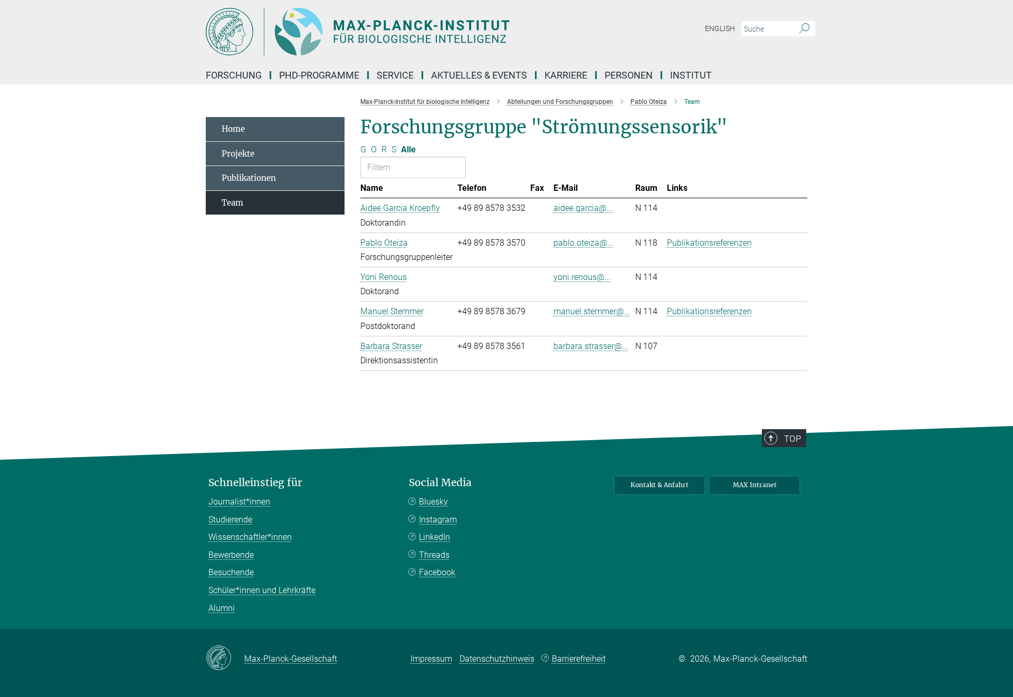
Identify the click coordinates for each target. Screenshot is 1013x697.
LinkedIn (434, 537)
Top (792, 438)
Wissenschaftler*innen (250, 537)
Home (233, 129)
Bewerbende (231, 555)
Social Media (440, 483)
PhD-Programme (319, 75)
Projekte (238, 154)
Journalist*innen (239, 502)
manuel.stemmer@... (591, 311)
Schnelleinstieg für (255, 483)
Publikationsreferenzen (709, 243)
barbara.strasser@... (590, 346)
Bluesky (433, 502)
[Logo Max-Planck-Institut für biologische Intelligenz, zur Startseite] (403, 31)
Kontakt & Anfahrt (659, 485)
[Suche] (804, 29)
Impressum (431, 659)
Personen (629, 75)
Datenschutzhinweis (497, 659)
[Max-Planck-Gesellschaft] (225, 658)
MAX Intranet (755, 485)
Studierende (230, 520)
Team (232, 203)
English (720, 28)
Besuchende (231, 572)
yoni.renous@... (582, 277)
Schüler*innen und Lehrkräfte (262, 590)
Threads (434, 555)
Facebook (437, 572)
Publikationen (249, 178)
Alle (408, 149)
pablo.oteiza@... (583, 243)
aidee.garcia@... (583, 208)
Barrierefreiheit (579, 659)
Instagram (438, 520)
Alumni (221, 608)
